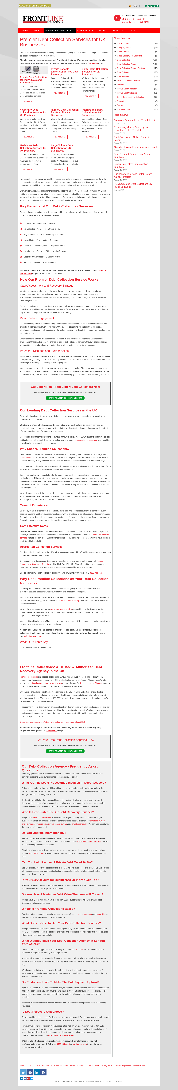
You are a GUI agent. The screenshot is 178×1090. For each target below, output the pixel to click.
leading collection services (85, 440)
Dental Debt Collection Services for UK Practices (95, 72)
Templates (121, 101)
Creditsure (36, 564)
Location (120, 85)
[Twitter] (31, 1078)
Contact (133, 30)
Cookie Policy (93, 1066)
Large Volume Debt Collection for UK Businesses (62, 148)
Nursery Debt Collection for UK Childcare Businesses (65, 112)
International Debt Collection (129, 81)
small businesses (27, 458)
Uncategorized (123, 109)
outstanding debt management (61, 1035)
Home (25, 30)
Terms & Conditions (77, 1066)
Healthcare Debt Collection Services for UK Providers (33, 148)
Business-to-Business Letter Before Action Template (133, 175)
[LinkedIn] (21, 1078)
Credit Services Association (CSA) (34, 722)
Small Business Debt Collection (130, 97)
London (80, 914)
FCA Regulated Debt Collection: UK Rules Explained (133, 185)
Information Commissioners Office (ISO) (68, 722)
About (36, 30)
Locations (115, 30)
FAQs (31, 1066)
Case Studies (83, 30)
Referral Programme (123, 1066)
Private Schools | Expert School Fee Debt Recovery (64, 72)
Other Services (139, 1066)
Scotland (79, 950)
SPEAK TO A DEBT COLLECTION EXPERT (65, 398)
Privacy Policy (106, 1066)
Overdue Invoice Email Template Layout (135, 147)
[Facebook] (25, 1078)
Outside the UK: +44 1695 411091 (135, 22)
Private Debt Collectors (127, 93)
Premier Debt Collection (56, 30)
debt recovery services (41, 818)
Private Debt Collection (127, 89)
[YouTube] (28, 1078)
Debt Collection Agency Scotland (131, 68)
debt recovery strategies (61, 609)
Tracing (120, 105)
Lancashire (101, 914)
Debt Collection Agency (127, 64)
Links (38, 1066)
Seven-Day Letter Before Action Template (131, 165)
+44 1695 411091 (36, 853)
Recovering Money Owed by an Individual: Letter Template (131, 128)
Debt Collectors (123, 72)
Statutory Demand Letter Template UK (134, 120)
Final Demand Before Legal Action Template (132, 155)
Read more (28, 101)
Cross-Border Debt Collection (129, 56)
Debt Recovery (123, 76)
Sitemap (23, 1066)
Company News (124, 48)
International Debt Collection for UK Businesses (92, 112)
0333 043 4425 (133, 19)
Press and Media (61, 1066)
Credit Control (123, 52)
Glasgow (88, 914)
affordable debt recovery (68, 600)
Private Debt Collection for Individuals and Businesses (33, 80)
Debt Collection (123, 60)
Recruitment (47, 1066)
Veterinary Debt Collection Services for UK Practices (33, 112)
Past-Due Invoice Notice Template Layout (132, 138)
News (102, 30)
